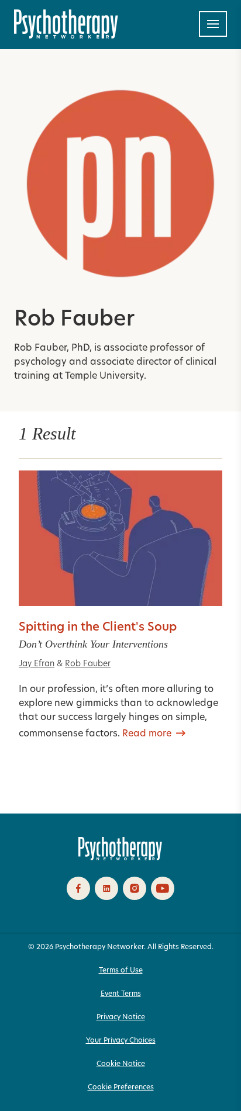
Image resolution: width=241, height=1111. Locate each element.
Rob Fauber (88, 664)
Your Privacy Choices (121, 1040)
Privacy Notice (121, 1017)
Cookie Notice (121, 1064)
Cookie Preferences (121, 1087)
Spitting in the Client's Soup (98, 628)
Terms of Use (121, 970)
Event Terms (121, 994)
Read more (146, 734)
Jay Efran (36, 664)
